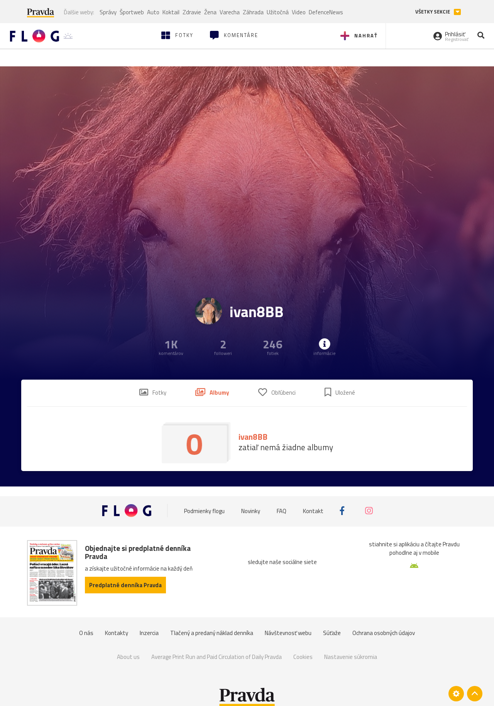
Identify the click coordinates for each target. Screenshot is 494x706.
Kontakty (116, 633)
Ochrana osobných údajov (383, 633)
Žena (210, 12)
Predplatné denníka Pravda (125, 585)
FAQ (281, 510)
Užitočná (278, 12)
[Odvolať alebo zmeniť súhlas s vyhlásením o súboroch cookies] (456, 693)
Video (299, 12)
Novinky (250, 510)
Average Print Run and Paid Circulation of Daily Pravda (216, 657)
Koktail (170, 12)
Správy (108, 12)
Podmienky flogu (204, 510)
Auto (153, 12)
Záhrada (253, 12)
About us (128, 657)
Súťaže (332, 633)
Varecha (230, 12)
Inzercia (149, 633)
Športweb (132, 12)
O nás (86, 633)
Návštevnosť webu (288, 633)
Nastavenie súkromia (350, 657)
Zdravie (192, 12)
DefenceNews (326, 12)
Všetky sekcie (433, 11)
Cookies (303, 657)
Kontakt (313, 510)
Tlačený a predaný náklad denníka (211, 633)
